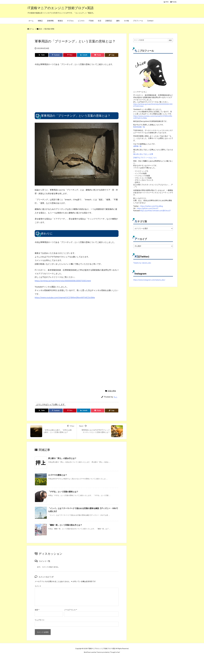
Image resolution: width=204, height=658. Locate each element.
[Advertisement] (54, 88)
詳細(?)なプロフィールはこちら (145, 157)
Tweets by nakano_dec (142, 263)
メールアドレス (70, 610)
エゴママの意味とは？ (57, 475)
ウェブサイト (40, 620)
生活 (40, 29)
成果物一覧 (137, 146)
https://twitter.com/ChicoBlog (151, 206)
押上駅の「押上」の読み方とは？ (62, 458)
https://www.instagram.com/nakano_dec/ (149, 280)
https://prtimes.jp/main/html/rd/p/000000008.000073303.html (63, 281)
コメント (38, 586)
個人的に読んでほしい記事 (143, 154)
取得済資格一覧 (139, 127)
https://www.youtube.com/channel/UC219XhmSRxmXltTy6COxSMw (65, 297)
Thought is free (114, 652)
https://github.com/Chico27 (147, 208)
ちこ (115, 397)
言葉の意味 (50, 29)
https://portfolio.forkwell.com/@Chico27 (155, 211)
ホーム (31, 29)
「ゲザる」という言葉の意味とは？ (63, 491)
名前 (37, 610)
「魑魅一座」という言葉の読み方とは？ (65, 525)
